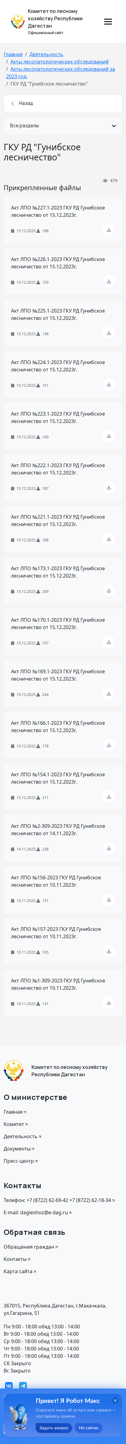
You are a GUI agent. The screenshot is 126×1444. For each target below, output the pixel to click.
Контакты (15, 1259)
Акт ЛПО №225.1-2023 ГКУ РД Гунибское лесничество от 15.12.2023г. (58, 314)
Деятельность (46, 54)
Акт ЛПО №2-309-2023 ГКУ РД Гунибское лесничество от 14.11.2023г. (58, 830)
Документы (17, 1148)
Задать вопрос (54, 1428)
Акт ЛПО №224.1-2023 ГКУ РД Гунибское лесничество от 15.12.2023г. (58, 366)
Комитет (14, 1124)
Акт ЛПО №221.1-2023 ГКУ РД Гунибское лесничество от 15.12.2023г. (58, 520)
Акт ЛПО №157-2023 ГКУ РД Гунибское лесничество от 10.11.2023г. (56, 933)
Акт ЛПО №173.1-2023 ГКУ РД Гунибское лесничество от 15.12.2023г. (58, 572)
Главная (13, 54)
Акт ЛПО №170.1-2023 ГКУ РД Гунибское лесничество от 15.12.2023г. (58, 623)
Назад (25, 103)
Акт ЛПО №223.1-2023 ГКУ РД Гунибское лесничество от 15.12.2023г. (58, 417)
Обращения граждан (29, 1246)
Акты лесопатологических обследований (59, 61)
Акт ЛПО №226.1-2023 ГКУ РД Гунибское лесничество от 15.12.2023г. (58, 263)
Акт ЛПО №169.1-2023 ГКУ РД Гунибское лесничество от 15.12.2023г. (58, 675)
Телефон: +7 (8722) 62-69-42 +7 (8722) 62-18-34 (57, 1200)
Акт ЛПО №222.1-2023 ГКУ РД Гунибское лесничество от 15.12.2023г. (58, 469)
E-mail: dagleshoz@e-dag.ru (36, 1212)
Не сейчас (89, 1428)
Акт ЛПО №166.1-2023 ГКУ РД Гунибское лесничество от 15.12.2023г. (58, 727)
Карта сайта (18, 1271)
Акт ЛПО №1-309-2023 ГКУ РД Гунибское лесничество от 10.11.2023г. (58, 984)
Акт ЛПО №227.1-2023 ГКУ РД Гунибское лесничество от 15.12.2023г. (58, 211)
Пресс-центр (19, 1161)
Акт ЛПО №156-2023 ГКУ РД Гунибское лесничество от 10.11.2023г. (56, 881)
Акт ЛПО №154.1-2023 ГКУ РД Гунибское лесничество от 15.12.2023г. (58, 778)
